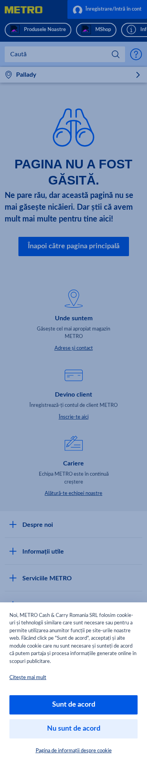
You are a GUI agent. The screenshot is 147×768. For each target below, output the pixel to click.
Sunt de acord (73, 704)
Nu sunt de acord (73, 728)
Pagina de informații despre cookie (74, 750)
